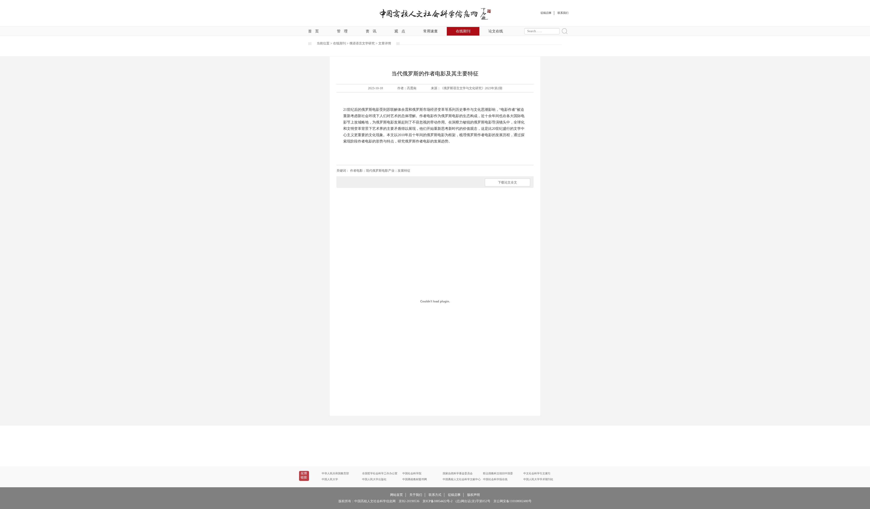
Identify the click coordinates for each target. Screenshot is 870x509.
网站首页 (396, 495)
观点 (399, 31)
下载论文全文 (507, 182)
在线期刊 (463, 31)
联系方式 (435, 495)
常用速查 (430, 31)
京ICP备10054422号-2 (437, 501)
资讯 (371, 31)
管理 (342, 31)
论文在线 (495, 31)
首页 (313, 31)
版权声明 (473, 495)
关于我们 (415, 495)
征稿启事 (454, 495)
